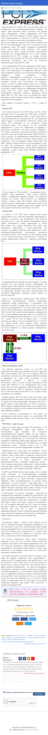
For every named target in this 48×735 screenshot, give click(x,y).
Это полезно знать (19, 635)
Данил (16, 600)
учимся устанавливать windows (16, 639)
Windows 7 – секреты (34, 635)
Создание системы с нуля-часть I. (35, 644)
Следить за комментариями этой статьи (18, 692)
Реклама (28, 730)
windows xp (9, 637)
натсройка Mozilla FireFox (20, 637)
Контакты (35, 730)
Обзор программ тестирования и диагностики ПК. (18, 641)
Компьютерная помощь (12, 3)
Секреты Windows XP (34, 637)
